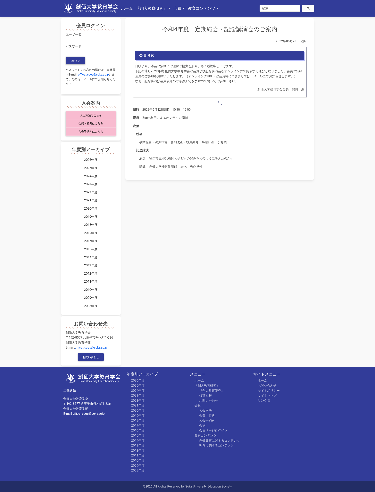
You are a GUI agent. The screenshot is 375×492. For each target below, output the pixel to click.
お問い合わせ (91, 357)
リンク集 (264, 400)
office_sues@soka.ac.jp (93, 74)
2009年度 (90, 298)
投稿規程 (205, 395)
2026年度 (90, 160)
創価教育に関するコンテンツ (219, 440)
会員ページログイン (213, 430)
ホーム (199, 380)
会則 (202, 425)
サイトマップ (267, 395)
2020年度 (90, 208)
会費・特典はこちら (91, 123)
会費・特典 (207, 415)
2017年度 (90, 233)
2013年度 (90, 265)
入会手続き (207, 420)
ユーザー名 (73, 34)
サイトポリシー (269, 390)
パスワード (73, 46)
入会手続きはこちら (91, 131)
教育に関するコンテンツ (216, 445)
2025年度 (90, 168)
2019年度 (90, 217)
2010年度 (90, 290)
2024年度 (90, 176)
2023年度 (90, 184)
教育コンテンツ (205, 435)
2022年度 (90, 192)
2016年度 (90, 241)
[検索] (308, 8)
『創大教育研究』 (207, 385)
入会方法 (205, 410)
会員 (198, 405)
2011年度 (90, 281)
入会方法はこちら (91, 115)
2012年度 (90, 273)
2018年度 (90, 225)
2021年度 (90, 200)
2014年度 (90, 257)
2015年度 (90, 249)
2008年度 (90, 306)
